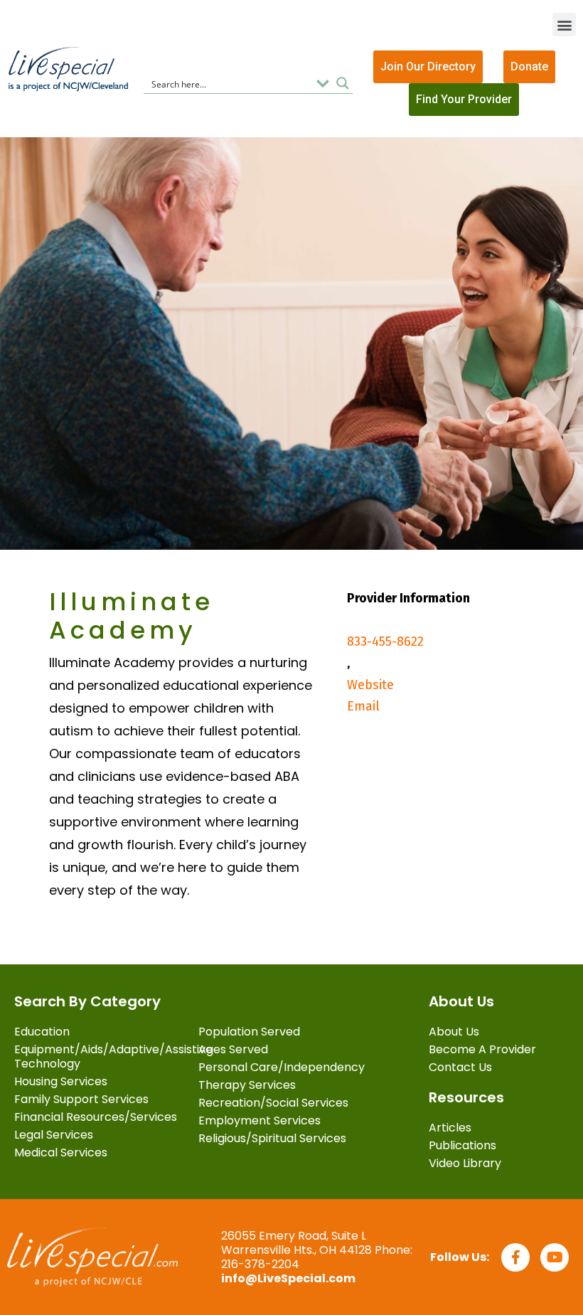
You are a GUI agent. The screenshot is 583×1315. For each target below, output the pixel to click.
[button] (564, 24)
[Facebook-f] (515, 1257)
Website (370, 685)
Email (363, 706)
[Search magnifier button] (343, 83)
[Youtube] (554, 1257)
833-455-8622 (385, 641)
